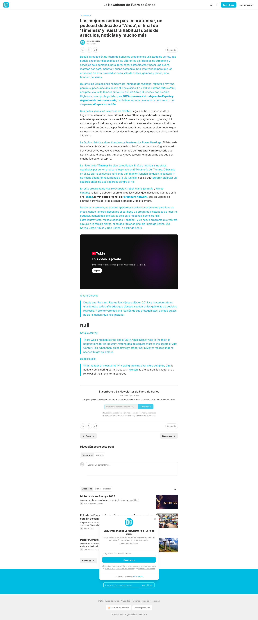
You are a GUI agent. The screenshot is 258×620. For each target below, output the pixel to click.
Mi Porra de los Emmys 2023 (97, 496)
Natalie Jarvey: (89, 333)
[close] (155, 519)
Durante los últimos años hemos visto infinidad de (110, 83)
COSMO (126, 111)
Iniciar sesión (246, 4)
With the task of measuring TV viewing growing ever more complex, (124, 365)
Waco (89, 196)
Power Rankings (151, 142)
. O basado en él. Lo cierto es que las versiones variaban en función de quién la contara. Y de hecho (127, 173)
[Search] (211, 5)
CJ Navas (99, 504)
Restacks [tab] (99, 455)
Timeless (102, 165)
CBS (168, 365)
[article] (129, 502)
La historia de (88, 165)
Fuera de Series (93, 41)
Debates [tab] (107, 489)
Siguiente (167, 436)
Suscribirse (228, 4)
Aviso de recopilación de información (119, 568)
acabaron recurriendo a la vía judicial (114, 177)
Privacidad (125, 601)
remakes (146, 83)
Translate (86, 16)
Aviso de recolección (151, 601)
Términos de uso (129, 566)
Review (110, 188)
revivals (169, 83)
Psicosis (124, 92)
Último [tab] (98, 489)
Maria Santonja (144, 188)
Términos (136, 601)
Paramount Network (134, 196)
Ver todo (86, 560)
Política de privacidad (146, 568)
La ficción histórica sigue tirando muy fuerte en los (111, 142)
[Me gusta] (82, 50)
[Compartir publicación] (217, 5)
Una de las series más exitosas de (101, 111)
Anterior (90, 436)
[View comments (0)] (89, 50)
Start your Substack (119, 607)
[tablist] (92, 455)
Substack (115, 614)
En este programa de (93, 188)
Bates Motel (168, 88)
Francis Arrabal (124, 188)
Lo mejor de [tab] (87, 489)
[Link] (76, 325)
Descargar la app (142, 607)
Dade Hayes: (88, 358)
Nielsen (133, 369)
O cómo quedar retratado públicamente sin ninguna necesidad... (110, 500)
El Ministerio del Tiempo (147, 169)
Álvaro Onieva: (89, 295)
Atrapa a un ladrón (104, 104)
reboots (157, 83)
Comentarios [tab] (87, 455)
